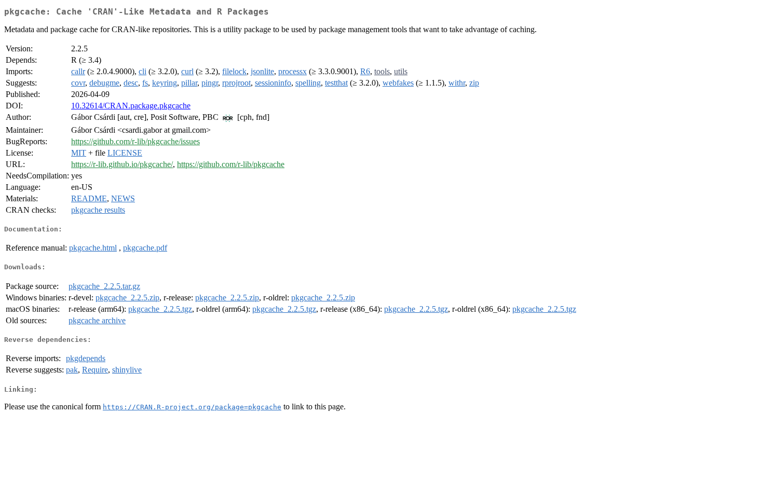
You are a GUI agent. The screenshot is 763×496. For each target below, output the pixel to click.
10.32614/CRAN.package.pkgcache (130, 105)
